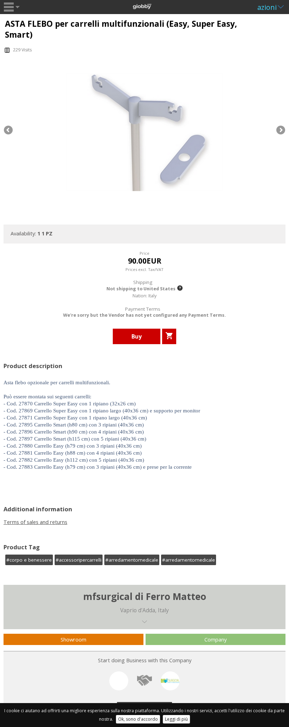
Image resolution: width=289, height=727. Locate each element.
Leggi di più (176, 719)
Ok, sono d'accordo (138, 719)
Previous (9, 130)
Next (280, 130)
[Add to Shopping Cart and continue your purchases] (169, 336)
